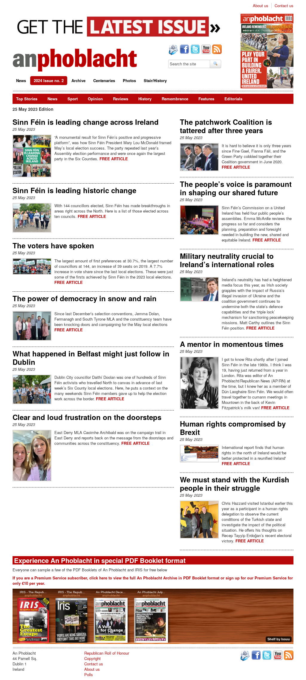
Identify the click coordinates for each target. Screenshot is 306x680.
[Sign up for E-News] (172, 50)
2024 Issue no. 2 (49, 80)
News (21, 80)
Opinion (95, 98)
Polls (88, 674)
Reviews (120, 98)
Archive (78, 80)
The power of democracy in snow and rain (85, 298)
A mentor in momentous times (231, 344)
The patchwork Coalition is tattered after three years (226, 126)
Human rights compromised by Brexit (233, 428)
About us (260, 5)
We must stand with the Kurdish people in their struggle (234, 483)
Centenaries (104, 80)
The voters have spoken (53, 245)
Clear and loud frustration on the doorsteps (87, 417)
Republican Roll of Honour (106, 653)
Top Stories (26, 98)
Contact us (284, 5)
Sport (73, 98)
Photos (129, 80)
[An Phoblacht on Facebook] (183, 49)
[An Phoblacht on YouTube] (205, 49)
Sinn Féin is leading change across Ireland (86, 122)
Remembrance (175, 98)
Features (206, 98)
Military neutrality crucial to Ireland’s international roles (227, 260)
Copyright (92, 658)
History (145, 98)
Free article (114, 158)
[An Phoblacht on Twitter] (194, 49)
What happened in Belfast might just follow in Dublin (91, 357)
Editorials (233, 98)
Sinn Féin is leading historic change (74, 190)
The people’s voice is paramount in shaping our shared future (236, 188)
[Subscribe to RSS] (216, 49)
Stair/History (155, 80)
